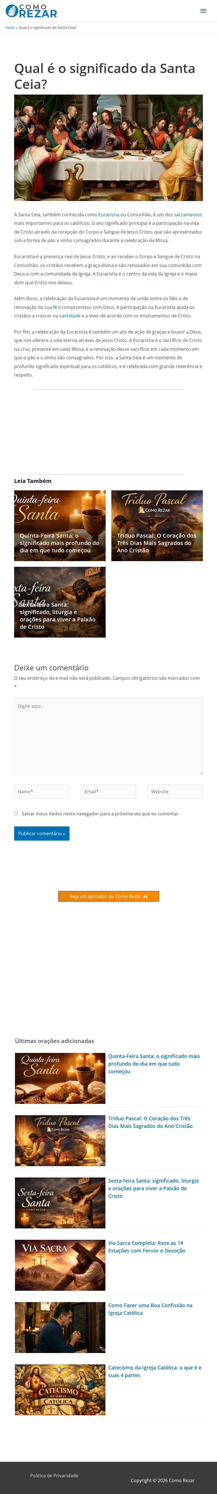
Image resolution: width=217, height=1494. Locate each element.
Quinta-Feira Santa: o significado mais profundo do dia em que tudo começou (59, 543)
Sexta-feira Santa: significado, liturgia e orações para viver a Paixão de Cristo (58, 615)
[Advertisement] (108, 432)
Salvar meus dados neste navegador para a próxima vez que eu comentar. (101, 813)
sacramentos (188, 214)
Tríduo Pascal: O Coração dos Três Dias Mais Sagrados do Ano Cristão (156, 543)
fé (55, 307)
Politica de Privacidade (54, 1475)
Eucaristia (109, 214)
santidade (70, 315)
